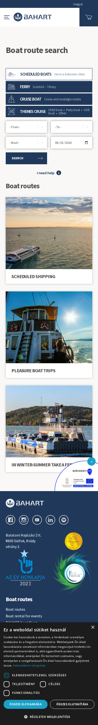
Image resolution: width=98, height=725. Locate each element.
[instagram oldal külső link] (24, 520)
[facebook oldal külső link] (10, 520)
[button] (49, 111)
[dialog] (49, 673)
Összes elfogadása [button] (26, 704)
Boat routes (15, 609)
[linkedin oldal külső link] (50, 520)
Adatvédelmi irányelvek (29, 665)
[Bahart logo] (49, 503)
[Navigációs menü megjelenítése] (7, 17)
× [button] (92, 627)
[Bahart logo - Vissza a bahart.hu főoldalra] (33, 17)
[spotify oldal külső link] (64, 520)
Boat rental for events (24, 616)
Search (17, 158)
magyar (78, 4)
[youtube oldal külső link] (37, 520)
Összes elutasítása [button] (72, 704)
